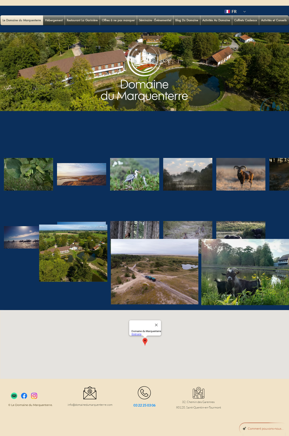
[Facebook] (24, 396)
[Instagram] (34, 396)
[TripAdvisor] (14, 396)
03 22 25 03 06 (144, 405)
